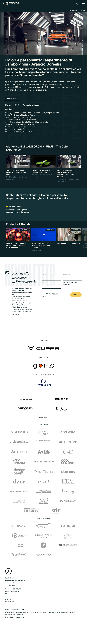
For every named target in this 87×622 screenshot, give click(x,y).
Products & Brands (18, 224)
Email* (44, 283)
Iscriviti (76, 295)
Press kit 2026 (9, 602)
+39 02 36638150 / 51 (14, 589)
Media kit (8, 599)
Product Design (12, 99)
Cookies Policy (20, 617)
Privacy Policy (9, 617)
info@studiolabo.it (13, 591)
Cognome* (66, 275)
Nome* (44, 275)
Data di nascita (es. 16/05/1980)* (70, 283)
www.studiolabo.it (13, 594)
